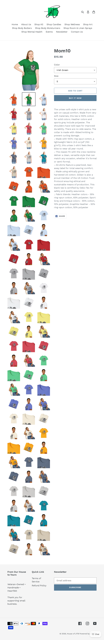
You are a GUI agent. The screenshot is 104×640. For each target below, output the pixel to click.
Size (56, 76)
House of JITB (73, 634)
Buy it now (75, 98)
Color (57, 64)
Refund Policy (39, 585)
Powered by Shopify (88, 634)
